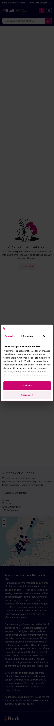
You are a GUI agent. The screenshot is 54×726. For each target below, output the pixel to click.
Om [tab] (44, 336)
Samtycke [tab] (10, 336)
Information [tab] (27, 336)
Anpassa (25, 395)
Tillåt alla (27, 385)
